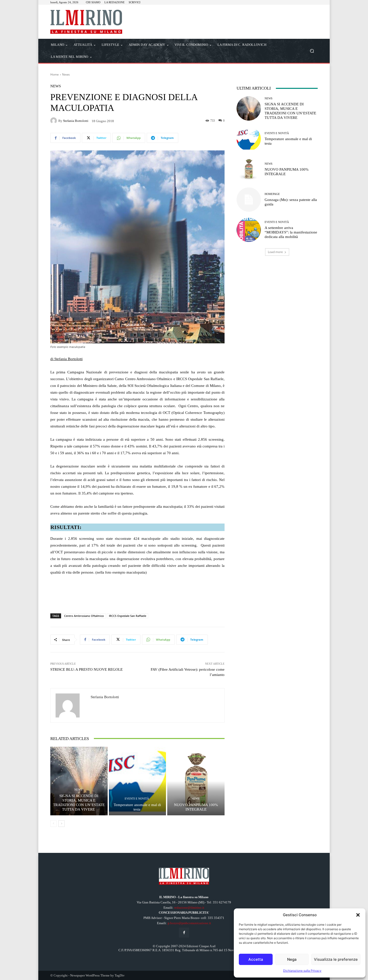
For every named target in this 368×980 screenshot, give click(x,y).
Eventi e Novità (137, 798)
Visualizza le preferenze (336, 959)
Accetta (255, 959)
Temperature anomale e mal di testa (137, 807)
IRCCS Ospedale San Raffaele (127, 616)
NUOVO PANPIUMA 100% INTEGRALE (196, 807)
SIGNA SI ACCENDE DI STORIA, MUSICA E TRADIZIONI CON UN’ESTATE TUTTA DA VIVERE (79, 802)
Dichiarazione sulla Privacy (302, 970)
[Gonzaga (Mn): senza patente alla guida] (249, 199)
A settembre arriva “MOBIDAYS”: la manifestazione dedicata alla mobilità (291, 232)
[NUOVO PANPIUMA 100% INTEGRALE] (196, 781)
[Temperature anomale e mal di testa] (137, 781)
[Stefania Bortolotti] (54, 120)
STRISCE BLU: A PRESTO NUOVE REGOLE (86, 669)
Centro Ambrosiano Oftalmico (84, 616)
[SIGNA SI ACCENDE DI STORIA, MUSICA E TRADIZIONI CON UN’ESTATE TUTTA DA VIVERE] (79, 781)
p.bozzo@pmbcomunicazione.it (189, 923)
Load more (275, 252)
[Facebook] (184, 932)
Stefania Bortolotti (75, 120)
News (66, 74)
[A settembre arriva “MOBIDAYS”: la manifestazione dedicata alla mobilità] (249, 230)
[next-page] (61, 823)
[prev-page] (53, 823)
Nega (292, 959)
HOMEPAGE (272, 194)
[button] (357, 914)
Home (54, 74)
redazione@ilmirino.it (189, 907)
